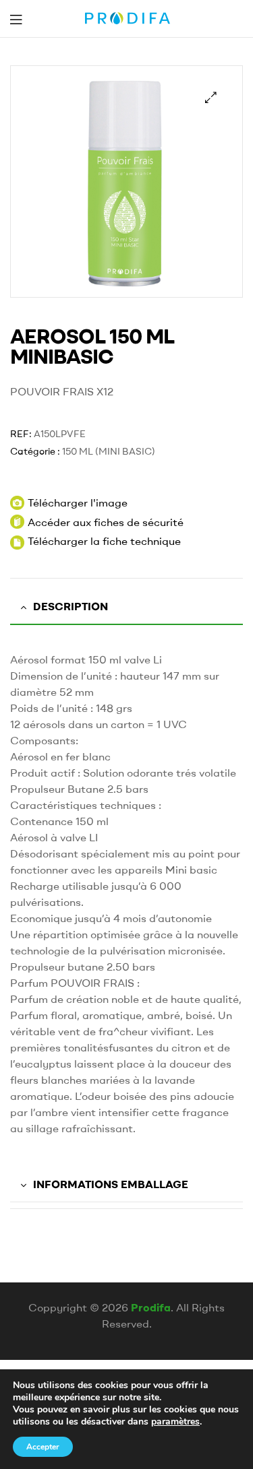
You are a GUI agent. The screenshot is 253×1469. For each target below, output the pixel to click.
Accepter (42, 1446)
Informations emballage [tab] (110, 1184)
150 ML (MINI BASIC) (108, 451)
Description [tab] (70, 606)
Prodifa (151, 1307)
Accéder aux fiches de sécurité (106, 522)
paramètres (175, 1422)
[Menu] (16, 18)
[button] (211, 97)
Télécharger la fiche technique (104, 541)
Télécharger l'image (78, 502)
